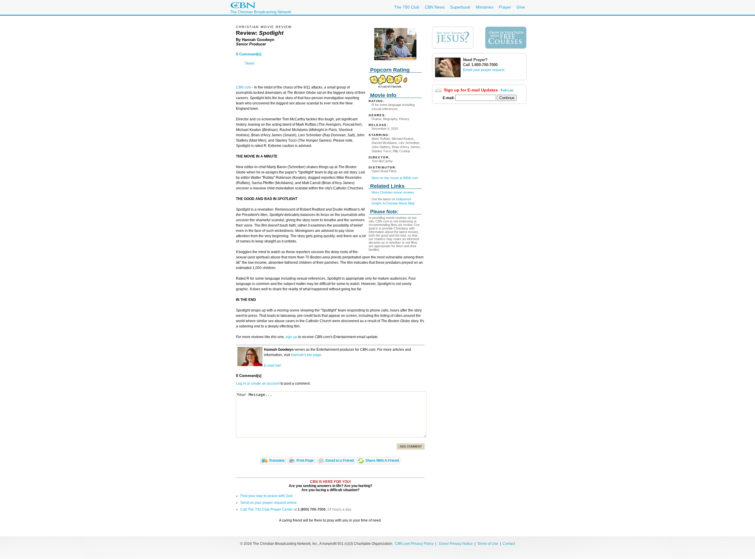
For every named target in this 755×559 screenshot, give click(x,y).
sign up (291, 337)
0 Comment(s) (248, 54)
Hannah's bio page (306, 355)
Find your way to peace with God (266, 496)
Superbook (460, 7)
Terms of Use (488, 544)
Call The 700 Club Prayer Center (266, 509)
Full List (507, 90)
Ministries (484, 7)
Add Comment (411, 446)
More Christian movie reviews (393, 192)
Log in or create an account (258, 383)
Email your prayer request (483, 70)
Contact (509, 544)
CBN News (435, 7)
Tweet (249, 63)
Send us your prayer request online (268, 503)
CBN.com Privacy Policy (414, 544)
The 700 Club (406, 7)
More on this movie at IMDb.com (395, 178)
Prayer (505, 7)
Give (520, 7)
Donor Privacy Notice (456, 544)
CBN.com (243, 87)
